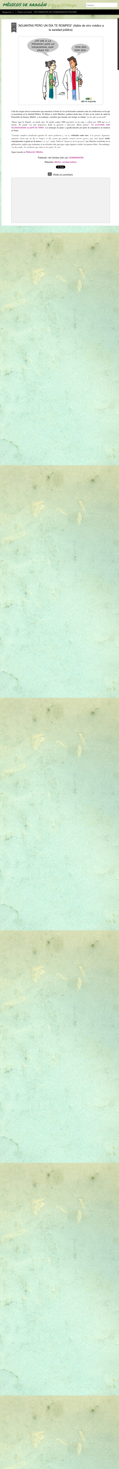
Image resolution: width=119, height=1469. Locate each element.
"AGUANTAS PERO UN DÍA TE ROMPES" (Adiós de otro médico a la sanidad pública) (61, 27)
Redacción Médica (34, 151)
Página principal (24, 11)
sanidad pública (69, 161)
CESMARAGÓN (76, 157)
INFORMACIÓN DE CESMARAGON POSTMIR (55, 11)
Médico (57, 161)
